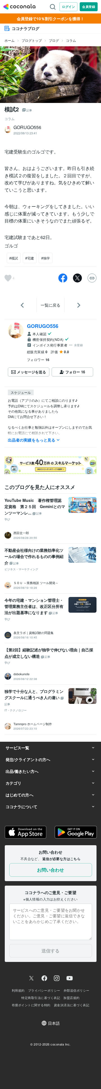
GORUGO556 (42, 326)
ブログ (54, 40)
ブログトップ (32, 40)
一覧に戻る (50, 305)
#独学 (45, 258)
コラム (71, 40)
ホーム (9, 40)
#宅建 (29, 258)
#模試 (13, 258)
